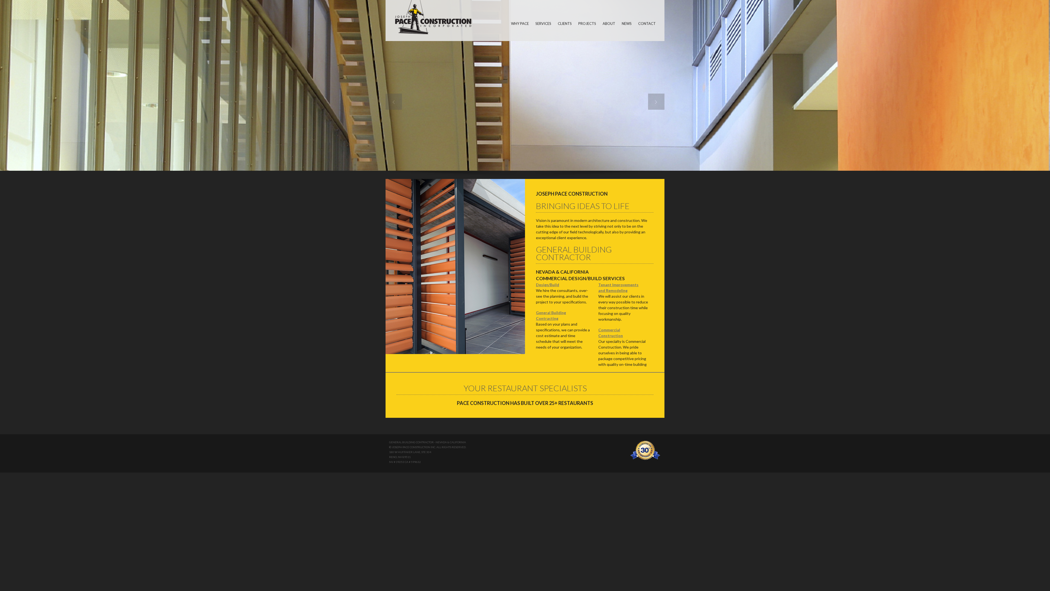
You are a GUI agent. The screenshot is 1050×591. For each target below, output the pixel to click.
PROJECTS (587, 23)
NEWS (627, 23)
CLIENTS (565, 23)
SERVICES (543, 23)
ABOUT (609, 23)
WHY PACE (520, 23)
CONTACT (647, 23)
